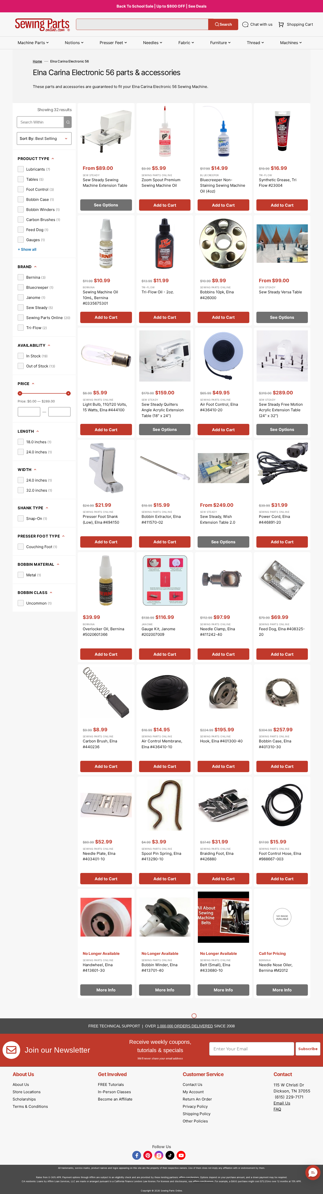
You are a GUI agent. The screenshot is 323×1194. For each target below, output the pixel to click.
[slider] (20, 393)
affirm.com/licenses (203, 1181)
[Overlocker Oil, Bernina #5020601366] (106, 607)
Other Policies (195, 1121)
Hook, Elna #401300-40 (221, 741)
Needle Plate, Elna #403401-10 (99, 856)
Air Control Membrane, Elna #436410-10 (162, 744)
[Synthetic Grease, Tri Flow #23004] (282, 158)
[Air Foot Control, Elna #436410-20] (223, 383)
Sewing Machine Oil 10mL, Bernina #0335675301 (100, 298)
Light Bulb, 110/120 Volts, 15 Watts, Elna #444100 (105, 407)
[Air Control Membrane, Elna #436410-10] (165, 719)
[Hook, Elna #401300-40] (223, 719)
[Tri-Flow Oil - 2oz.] (165, 270)
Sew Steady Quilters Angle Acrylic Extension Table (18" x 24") (163, 410)
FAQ (277, 1109)
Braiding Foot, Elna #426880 (216, 856)
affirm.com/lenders (189, 1177)
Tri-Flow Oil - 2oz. (158, 292)
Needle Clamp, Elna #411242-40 (217, 631)
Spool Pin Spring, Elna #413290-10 (161, 856)
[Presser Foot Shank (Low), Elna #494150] (106, 495)
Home (37, 61)
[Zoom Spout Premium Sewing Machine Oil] (165, 158)
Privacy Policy (195, 1106)
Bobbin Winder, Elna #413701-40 (159, 967)
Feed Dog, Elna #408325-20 (282, 631)
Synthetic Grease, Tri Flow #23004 (278, 182)
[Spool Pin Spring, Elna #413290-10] (165, 832)
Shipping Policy (196, 1113)
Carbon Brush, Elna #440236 (100, 744)
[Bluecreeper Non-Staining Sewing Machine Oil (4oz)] (223, 158)
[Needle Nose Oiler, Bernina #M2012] (282, 943)
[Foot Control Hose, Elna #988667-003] (282, 832)
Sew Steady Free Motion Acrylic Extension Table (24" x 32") (281, 410)
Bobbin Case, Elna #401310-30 (275, 744)
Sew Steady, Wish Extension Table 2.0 (217, 519)
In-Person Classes (114, 1091)
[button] (294, 24)
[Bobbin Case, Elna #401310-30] (282, 719)
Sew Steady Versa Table (280, 292)
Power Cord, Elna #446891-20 (274, 519)
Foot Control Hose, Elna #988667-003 (280, 856)
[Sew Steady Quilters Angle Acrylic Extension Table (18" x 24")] (165, 383)
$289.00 (48, 401)
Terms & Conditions (30, 1106)
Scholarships (24, 1099)
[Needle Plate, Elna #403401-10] (106, 832)
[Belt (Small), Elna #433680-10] (223, 943)
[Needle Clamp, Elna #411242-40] (223, 607)
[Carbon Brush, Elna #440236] (106, 719)
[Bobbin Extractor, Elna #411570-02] (165, 495)
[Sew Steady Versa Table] (282, 270)
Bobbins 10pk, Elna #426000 (217, 295)
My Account (193, 1091)
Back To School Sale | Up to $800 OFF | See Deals (161, 6)
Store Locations (27, 1091)
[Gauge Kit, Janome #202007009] (165, 607)
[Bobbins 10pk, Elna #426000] (223, 270)
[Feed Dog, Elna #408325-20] (282, 607)
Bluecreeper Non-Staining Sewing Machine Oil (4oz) (222, 185)
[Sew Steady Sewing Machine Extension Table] (106, 158)
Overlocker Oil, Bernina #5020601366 (103, 631)
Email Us (282, 1103)
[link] (34, 169)
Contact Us (192, 1084)
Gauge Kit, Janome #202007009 (158, 631)
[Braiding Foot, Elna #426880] (223, 832)
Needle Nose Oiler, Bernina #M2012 (275, 967)
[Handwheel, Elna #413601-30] (106, 943)
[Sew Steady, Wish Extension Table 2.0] (223, 495)
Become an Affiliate (115, 1099)
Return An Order (197, 1099)
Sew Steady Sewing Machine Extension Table (105, 182)
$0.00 (31, 401)
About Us (21, 1084)
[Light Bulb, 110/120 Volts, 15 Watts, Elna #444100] (106, 383)
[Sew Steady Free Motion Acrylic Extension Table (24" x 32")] (282, 383)
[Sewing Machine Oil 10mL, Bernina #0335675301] (106, 270)
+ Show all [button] (27, 249)
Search (226, 24)
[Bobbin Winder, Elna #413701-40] (165, 943)
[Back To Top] (315, 1186)
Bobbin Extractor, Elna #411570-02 (161, 519)
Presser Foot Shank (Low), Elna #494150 (101, 519)
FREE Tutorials (111, 1084)
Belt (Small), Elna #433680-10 (215, 967)
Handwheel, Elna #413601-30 (98, 967)
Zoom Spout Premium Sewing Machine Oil (161, 182)
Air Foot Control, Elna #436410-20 (219, 407)
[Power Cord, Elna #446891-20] (282, 495)
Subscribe (308, 1049)
